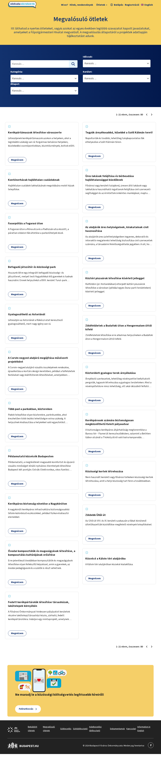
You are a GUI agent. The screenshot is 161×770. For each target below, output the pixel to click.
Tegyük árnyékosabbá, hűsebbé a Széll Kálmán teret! (119, 132)
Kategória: (17, 72)
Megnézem (17, 160)
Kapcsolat (131, 728)
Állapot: (15, 84)
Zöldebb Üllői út (95, 515)
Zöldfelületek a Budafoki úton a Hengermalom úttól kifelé (118, 327)
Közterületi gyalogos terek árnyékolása (110, 373)
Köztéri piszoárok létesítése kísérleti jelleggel (114, 278)
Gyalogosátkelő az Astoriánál (26, 314)
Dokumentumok (117, 728)
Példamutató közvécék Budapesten (30, 456)
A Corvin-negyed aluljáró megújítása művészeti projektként (38, 360)
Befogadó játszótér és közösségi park (32, 267)
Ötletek (100, 5)
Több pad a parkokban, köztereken (30, 409)
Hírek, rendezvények (81, 5)
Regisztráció (132, 5)
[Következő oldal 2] (152, 114)
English (148, 5)
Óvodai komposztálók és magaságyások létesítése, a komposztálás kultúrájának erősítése (41, 553)
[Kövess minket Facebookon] (23, 747)
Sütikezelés (65, 729)
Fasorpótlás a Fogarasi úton (25, 223)
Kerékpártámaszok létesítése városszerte (35, 132)
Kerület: (87, 72)
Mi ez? (64, 5)
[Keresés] (73, 64)
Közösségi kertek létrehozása (104, 471)
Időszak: (87, 56)
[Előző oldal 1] (147, 114)
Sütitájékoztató (80, 728)
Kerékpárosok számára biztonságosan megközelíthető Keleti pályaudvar (109, 422)
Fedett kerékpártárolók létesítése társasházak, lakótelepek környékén (38, 604)
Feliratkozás (26, 709)
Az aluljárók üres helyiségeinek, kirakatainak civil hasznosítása (116, 229)
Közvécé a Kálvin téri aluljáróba (105, 559)
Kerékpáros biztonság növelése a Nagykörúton (37, 504)
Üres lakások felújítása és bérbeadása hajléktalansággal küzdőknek (109, 178)
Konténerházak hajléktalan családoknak (34, 180)
